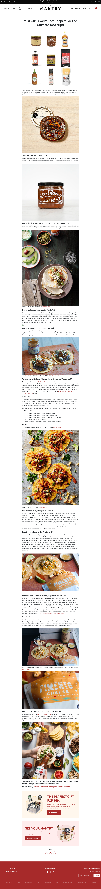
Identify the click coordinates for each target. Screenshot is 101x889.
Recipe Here (46, 306)
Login (90, 8)
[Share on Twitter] (50, 852)
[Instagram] (53, 872)
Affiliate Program (82, 883)
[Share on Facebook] (46, 852)
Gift (13, 8)
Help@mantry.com (12, 873)
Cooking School (75, 8)
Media (18, 883)
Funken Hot (62, 391)
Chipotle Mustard (72, 391)
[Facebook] (47, 872)
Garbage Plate (42, 382)
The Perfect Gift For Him (8, 2)
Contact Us (8, 883)
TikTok (60, 787)
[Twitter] (50, 872)
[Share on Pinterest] (54, 852)
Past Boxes (19, 8)
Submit (96, 875)
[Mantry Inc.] (50, 8)
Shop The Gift (95, 2)
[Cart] (96, 8)
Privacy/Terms (29, 883)
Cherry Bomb (28, 393)
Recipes (29, 8)
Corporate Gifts (67, 883)
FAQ (39, 883)
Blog (84, 8)
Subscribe (6, 8)
